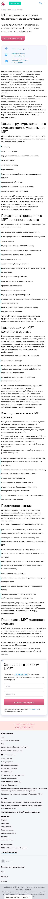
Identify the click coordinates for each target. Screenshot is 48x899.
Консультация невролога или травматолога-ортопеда (21, 802)
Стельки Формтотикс (9, 785)
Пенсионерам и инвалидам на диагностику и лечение (21, 805)
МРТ (2, 743)
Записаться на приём (24, 702)
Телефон (10, 693)
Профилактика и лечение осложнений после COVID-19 (21, 794)
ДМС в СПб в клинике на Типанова (14, 847)
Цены (3, 871)
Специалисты (6, 826)
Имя (8, 685)
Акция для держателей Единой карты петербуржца (20, 812)
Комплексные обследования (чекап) (14, 747)
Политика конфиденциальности (13, 867)
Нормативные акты (8, 833)
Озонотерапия (6, 758)
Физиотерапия (6, 771)
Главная (3, 9)
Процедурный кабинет (9, 778)
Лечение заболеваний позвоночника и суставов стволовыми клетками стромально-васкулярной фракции (24, 789)
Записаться (14, 3)
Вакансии (4, 836)
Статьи (3, 820)
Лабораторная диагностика (11, 750)
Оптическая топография (10, 740)
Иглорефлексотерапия (9, 765)
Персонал (5, 823)
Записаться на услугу (13, 38)
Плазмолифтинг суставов (10, 781)
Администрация (7, 839)
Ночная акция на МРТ (9, 808)
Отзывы (4, 881)
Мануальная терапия (9, 768)
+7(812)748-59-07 (21, 674)
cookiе (25, 897)
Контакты (4, 876)
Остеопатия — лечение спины (12, 775)
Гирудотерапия (7, 761)
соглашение (33, 709)
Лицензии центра (7, 829)
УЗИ (2, 737)
